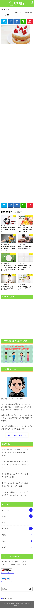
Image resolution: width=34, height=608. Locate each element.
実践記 (4, 535)
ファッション (6, 510)
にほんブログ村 (6, 581)
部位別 (4, 547)
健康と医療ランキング (7, 573)
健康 (3, 522)
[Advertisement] (17, 122)
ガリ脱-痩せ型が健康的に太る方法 (16, 603)
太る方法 (5, 529)
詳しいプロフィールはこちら (17, 435)
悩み (3, 541)
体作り (4, 516)
